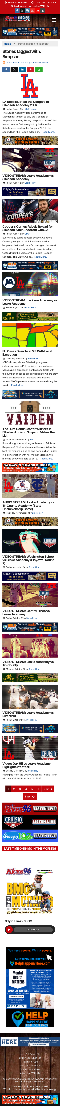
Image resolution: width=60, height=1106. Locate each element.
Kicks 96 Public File (30, 1054)
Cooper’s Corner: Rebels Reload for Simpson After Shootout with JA (27, 228)
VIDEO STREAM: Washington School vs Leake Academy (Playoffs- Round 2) (28, 560)
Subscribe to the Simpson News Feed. (27, 62)
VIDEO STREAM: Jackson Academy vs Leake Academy (29, 302)
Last (28, 796)
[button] (54, 20)
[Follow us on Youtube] (32, 10)
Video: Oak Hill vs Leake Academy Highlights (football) (26, 765)
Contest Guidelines (30, 1069)
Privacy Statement (30, 1065)
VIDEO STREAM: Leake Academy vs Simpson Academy (28, 177)
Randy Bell (33, 358)
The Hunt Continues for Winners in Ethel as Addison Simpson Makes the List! (28, 432)
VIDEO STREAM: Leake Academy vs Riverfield (28, 714)
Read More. (48, 131)
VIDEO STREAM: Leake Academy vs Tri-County (28, 663)
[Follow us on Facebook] (17, 10)
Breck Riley (30, 183)
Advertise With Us (39, 6)
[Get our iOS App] (42, 10)
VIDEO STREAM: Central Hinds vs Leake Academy (26, 612)
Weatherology (48, 1089)
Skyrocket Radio (38, 1086)
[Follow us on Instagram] (27, 10)
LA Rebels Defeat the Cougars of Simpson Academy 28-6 (25, 103)
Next (47, 789)
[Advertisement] (30, 31)
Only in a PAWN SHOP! (18, 921)
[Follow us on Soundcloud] (37, 10)
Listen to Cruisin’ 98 (45, 2)
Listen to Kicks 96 (17, 2)
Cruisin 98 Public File (30, 1057)
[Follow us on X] (22, 10)
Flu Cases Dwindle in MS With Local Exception (27, 352)
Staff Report (30, 109)
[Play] (9, 929)
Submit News (18, 6)
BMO (27, 234)
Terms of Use (30, 1061)
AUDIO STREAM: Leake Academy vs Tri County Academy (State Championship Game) (28, 505)
